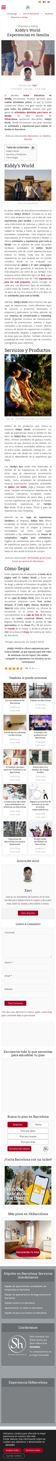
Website (9, 989)
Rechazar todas (33, 1450)
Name (9, 962)
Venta (38, 1124)
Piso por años (28, 1130)
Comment (10, 932)
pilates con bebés (17, 486)
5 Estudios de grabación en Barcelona (40, 735)
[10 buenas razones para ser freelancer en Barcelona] (15, 757)
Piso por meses (28, 1136)
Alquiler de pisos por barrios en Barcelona (26, 1312)
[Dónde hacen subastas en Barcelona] (15, 722)
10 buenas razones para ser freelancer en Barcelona (15, 770)
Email (8, 975)
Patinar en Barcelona (40, 700)
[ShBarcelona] (28, 7)
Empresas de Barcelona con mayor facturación (14, 841)
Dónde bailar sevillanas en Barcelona (40, 841)
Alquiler (17, 1124)
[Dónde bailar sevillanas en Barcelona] (40, 828)
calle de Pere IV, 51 (36, 614)
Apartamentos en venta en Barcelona (23, 1307)
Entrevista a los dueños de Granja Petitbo (40, 770)
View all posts (28, 913)
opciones (10, 1444)
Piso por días (28, 1142)
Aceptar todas (12, 1450)
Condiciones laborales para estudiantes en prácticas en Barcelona (15, 804)
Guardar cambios (14, 1456)
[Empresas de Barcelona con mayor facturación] (15, 828)
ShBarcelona (11, 119)
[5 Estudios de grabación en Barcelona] (40, 722)
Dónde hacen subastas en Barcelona (15, 733)
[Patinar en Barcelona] (40, 690)
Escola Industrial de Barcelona (15, 701)
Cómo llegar (12, 157)
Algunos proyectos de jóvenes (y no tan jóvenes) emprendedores (40, 805)
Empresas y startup (28, 26)
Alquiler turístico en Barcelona (20, 1302)
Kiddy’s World (12, 151)
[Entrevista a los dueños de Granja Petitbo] (40, 757)
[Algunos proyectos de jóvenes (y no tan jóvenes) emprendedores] (40, 791)
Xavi (34, 85)
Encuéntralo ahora (19, 1148)
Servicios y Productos (16, 154)
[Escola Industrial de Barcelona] (15, 690)
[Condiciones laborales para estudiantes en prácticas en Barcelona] (15, 791)
